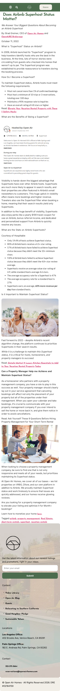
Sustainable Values (14, 619)
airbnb (13, 519)
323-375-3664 (11, 666)
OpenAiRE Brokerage (12, 37)
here (39, 514)
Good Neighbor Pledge (16, 614)
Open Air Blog (12, 598)
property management (28, 519)
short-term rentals (10, 522)
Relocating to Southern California (22, 609)
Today (38, 366)
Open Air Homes (35, 33)
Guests (8, 603)
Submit (30, 575)
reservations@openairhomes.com (21, 671)
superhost (25, 522)
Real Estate (47, 519)
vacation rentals (39, 522)
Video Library (12, 593)
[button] (10, 7)
